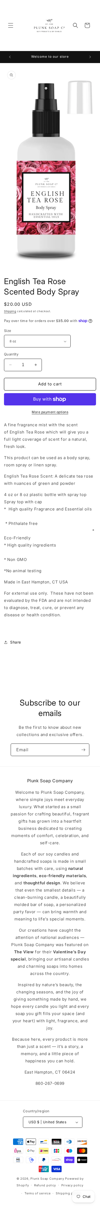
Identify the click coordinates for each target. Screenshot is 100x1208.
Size (7, 330)
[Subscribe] (83, 750)
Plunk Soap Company (47, 1178)
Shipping (10, 311)
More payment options (50, 412)
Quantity (11, 354)
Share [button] (15, 642)
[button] (11, 25)
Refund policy (45, 1185)
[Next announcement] (90, 57)
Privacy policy (72, 1185)
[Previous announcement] (10, 57)
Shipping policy (68, 1193)
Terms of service (37, 1193)
